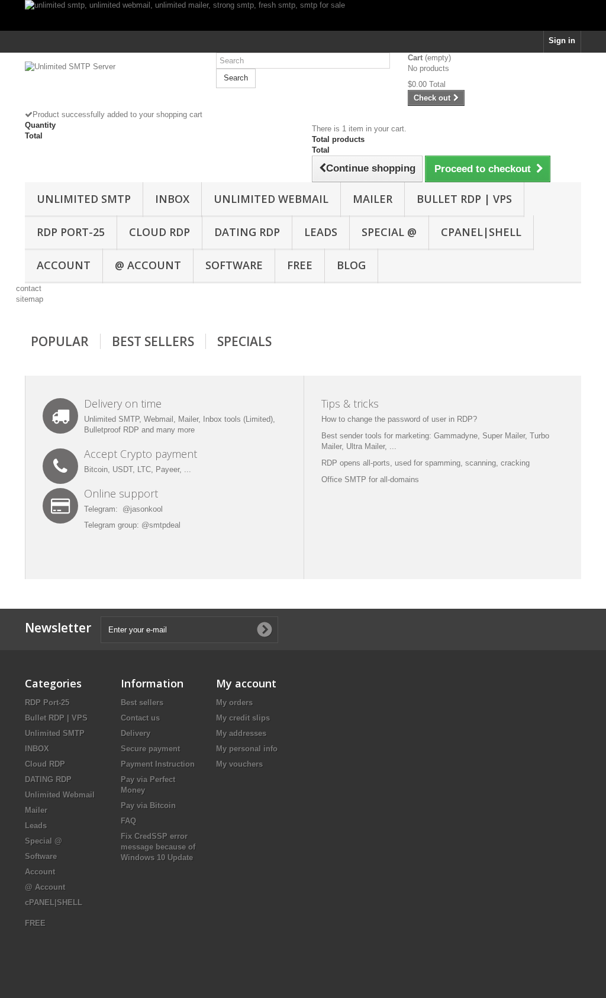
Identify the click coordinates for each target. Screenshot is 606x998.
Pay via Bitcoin (148, 805)
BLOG (351, 265)
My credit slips (243, 717)
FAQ (128, 820)
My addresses (241, 733)
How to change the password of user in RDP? (399, 419)
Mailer (372, 199)
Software (234, 265)
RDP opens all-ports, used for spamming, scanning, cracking (425, 462)
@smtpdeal (160, 525)
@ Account (148, 265)
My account (246, 683)
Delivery (135, 733)
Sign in (562, 40)
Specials (244, 341)
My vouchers (239, 764)
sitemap (29, 299)
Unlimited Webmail (271, 199)
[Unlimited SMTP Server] (111, 85)
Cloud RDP (159, 232)
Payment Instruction (158, 764)
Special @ (389, 232)
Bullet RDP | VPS (464, 199)
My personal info (247, 748)
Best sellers (142, 702)
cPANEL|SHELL (481, 232)
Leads (320, 232)
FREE (299, 265)
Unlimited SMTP (84, 199)
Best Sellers (153, 341)
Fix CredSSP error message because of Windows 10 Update (158, 847)
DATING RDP (247, 232)
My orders (234, 702)
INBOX (172, 199)
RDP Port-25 (71, 232)
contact (28, 288)
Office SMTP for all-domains (370, 479)
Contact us (140, 717)
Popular (60, 341)
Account (64, 265)
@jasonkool (143, 509)
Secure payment (150, 748)
